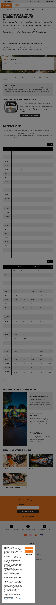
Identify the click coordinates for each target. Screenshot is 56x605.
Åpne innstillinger (29, 554)
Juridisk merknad (8, 601)
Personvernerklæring (8, 598)
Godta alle (29, 548)
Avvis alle (29, 551)
